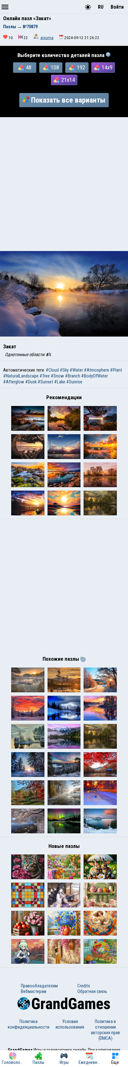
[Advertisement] (64, 184)
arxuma (46, 37)
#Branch (72, 376)
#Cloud (52, 370)
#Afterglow (13, 382)
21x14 (68, 80)
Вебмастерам (33, 991)
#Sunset (45, 382)
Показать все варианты (68, 100)
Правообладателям (39, 986)
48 (28, 67)
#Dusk (31, 382)
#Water (76, 370)
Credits (83, 986)
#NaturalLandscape (21, 376)
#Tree (44, 376)
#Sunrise (74, 382)
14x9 (107, 67)
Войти (117, 7)
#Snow (57, 376)
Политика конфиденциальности (28, 1024)
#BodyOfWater (94, 376)
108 (55, 67)
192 (81, 67)
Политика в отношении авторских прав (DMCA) (105, 1030)
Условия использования (70, 1024)
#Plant (116, 370)
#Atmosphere (96, 370)
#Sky (64, 370)
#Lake (59, 382)
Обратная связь (92, 991)
